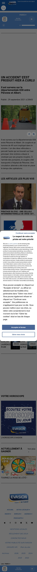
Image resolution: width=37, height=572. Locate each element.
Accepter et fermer (18, 327)
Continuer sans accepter (25, 233)
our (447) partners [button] (13, 243)
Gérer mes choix (18, 334)
